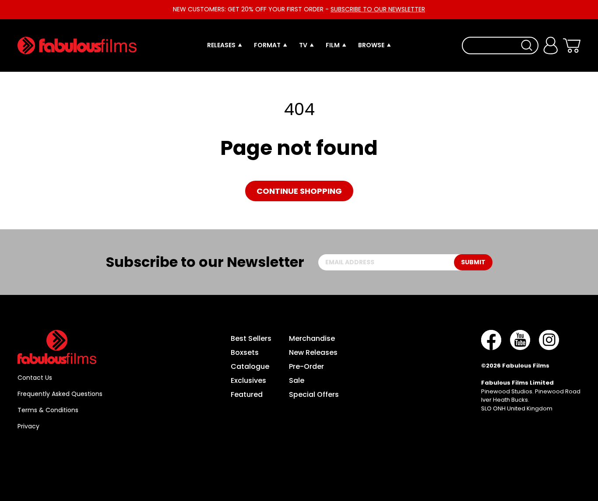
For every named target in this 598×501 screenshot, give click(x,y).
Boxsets (245, 352)
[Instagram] (549, 340)
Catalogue (250, 366)
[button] (571, 45)
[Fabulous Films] (77, 45)
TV (303, 45)
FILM (333, 45)
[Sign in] (550, 45)
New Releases (313, 352)
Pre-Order (306, 366)
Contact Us (35, 377)
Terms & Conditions (48, 410)
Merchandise (312, 338)
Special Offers (314, 394)
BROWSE (371, 45)
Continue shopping (299, 191)
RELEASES (221, 45)
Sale (296, 380)
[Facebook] (491, 340)
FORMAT (267, 45)
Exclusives (248, 380)
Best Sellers (251, 338)
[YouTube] (520, 340)
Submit (473, 262)
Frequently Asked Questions (60, 393)
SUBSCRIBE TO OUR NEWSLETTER (378, 9)
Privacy (28, 426)
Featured (247, 394)
